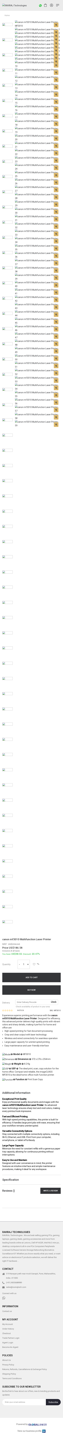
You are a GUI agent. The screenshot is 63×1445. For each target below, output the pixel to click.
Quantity (6, 964)
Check (53, 1002)
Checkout (6, 1333)
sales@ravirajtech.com (16, 1287)
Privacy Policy (8, 1365)
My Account (7, 1324)
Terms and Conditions (12, 1378)
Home (7, 15)
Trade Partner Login (10, 1338)
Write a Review (50, 1191)
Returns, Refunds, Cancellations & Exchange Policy (24, 1369)
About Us (6, 1360)
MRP (4, 944)
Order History (8, 1329)
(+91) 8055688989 (14, 1282)
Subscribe (53, 1402)
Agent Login (7, 1342)
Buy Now (31, 990)
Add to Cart (32, 977)
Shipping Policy (9, 1374)
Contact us (7, 1311)
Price (5, 947)
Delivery (6, 1002)
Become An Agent (10, 1347)
